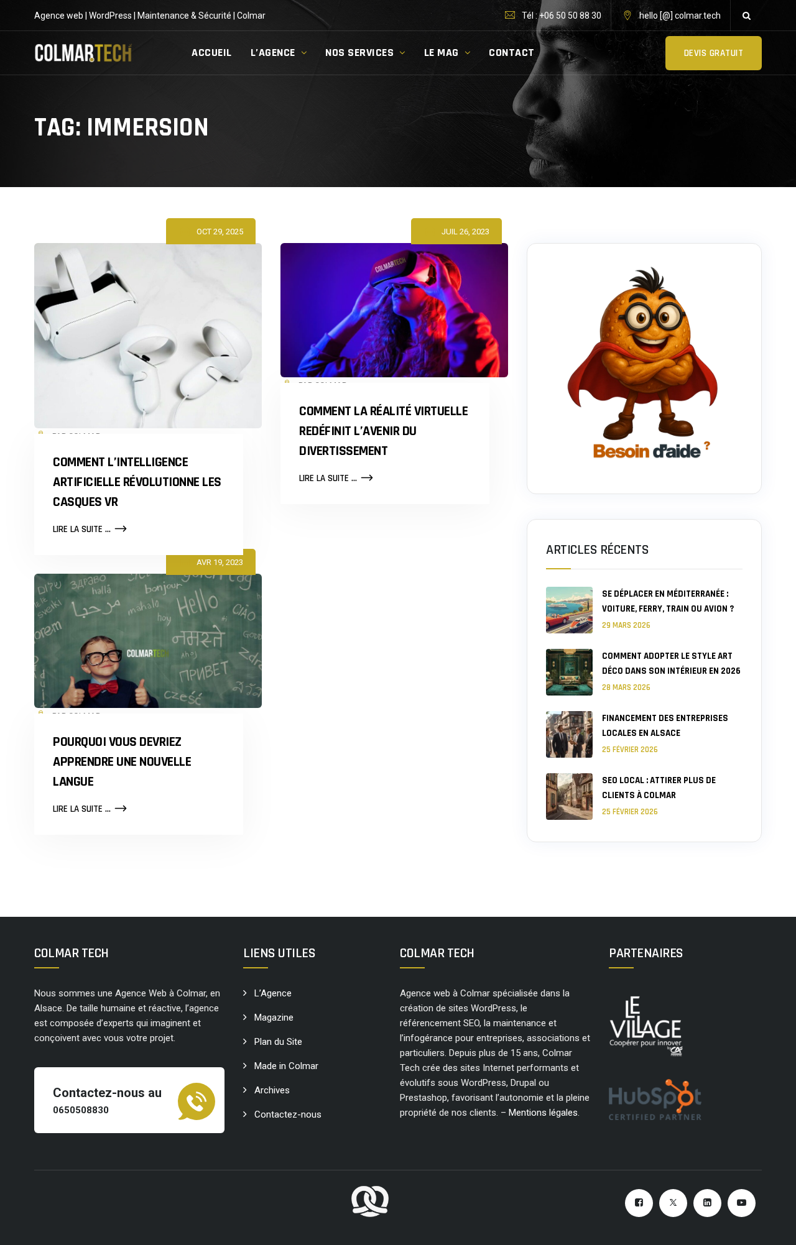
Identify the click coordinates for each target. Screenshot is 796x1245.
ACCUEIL (212, 52)
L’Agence (273, 993)
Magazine (274, 1017)
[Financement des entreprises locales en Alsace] (569, 734)
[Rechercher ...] (746, 16)
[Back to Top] (770, 1225)
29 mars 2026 (626, 625)
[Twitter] (673, 1203)
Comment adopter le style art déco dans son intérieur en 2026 (671, 663)
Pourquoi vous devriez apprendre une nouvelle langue (122, 762)
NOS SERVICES (359, 52)
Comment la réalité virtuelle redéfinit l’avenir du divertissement (383, 431)
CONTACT (512, 52)
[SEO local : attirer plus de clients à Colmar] (569, 796)
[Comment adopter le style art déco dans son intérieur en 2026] (569, 672)
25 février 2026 (630, 750)
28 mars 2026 (626, 687)
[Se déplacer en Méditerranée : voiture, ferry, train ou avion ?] (569, 610)
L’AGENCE (273, 52)
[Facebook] (639, 1203)
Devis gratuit (714, 53)
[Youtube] (742, 1203)
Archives (272, 1090)
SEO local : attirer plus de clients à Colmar (659, 787)
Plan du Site (278, 1041)
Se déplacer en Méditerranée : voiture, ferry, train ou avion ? (668, 601)
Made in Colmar (286, 1066)
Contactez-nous (288, 1114)
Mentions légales (543, 1112)
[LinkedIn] (707, 1203)
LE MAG (441, 52)
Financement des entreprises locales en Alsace (665, 725)
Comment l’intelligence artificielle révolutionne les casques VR (137, 482)
